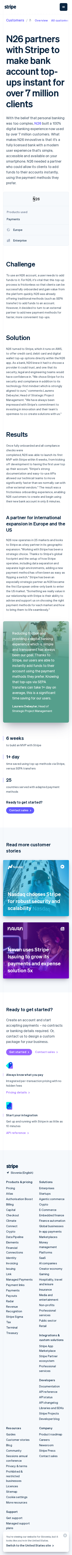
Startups (45, 1193)
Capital (10, 1210)
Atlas (9, 1193)
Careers (44, 1440)
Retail (43, 1326)
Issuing (10, 1269)
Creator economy (51, 1269)
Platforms (45, 1252)
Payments (13, 1290)
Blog (9, 1445)
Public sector (48, 1320)
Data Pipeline (15, 1237)
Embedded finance (51, 1215)
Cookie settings (16, 1497)
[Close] (64, 1536)
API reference (16, 1133)
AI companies (48, 1263)
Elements (12, 1242)
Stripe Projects (49, 1413)
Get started (17, 1052)
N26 (37, 123)
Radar (10, 1301)
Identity (11, 1258)
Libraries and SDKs (51, 1408)
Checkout (12, 1215)
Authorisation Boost (19, 1199)
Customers (15, 20)
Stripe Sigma (14, 1317)
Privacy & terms (16, 1466)
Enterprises (47, 1188)
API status (46, 1397)
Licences (12, 1486)
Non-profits (47, 1305)
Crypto (10, 1231)
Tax (8, 1322)
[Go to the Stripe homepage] (11, 1166)
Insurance (45, 1289)
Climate (11, 1221)
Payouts (11, 1296)
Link (9, 1274)
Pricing (10, 1188)
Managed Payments (19, 1279)
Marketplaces (48, 1237)
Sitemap (11, 1491)
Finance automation (52, 1221)
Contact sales (18, 810)
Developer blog (49, 1419)
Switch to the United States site (28, 1545)
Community (14, 1450)
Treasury (12, 1333)
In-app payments (50, 1231)
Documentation (49, 1386)
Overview (41, 20)
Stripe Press (47, 1450)
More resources (16, 1502)
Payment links (15, 1285)
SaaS (42, 1258)
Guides (11, 1434)
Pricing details (16, 1092)
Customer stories (18, 1440)
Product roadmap (50, 1434)
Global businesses (51, 1226)
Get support (14, 1518)
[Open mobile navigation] (63, 7)
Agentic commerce (52, 1199)
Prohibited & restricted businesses (14, 1476)
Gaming (44, 1274)
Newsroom (46, 1445)
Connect (11, 1226)
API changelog (48, 1402)
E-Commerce (48, 1210)
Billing (10, 1204)
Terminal (12, 1327)
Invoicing (12, 1263)
